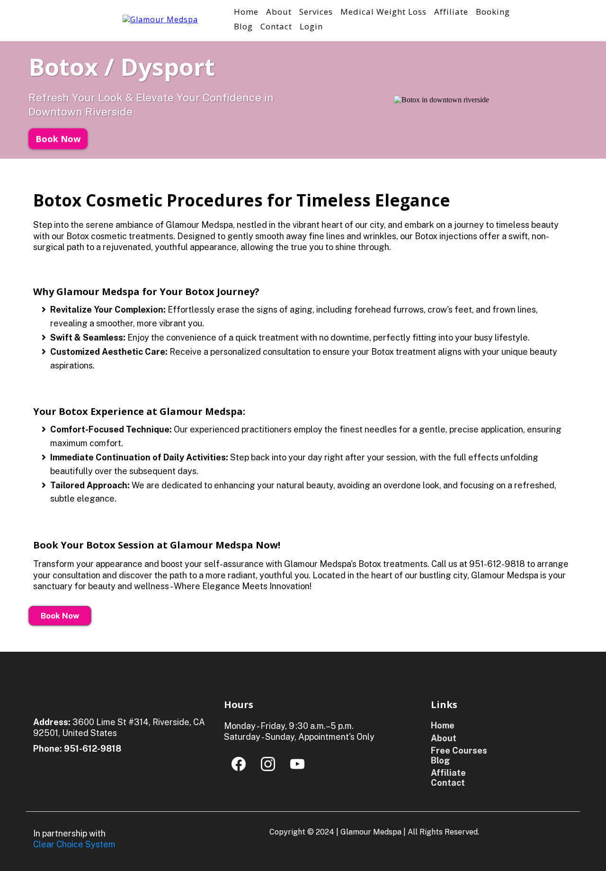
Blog (243, 26)
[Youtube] (297, 764)
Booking (493, 11)
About (279, 11)
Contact (276, 26)
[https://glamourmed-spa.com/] (160, 19)
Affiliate (451, 11)
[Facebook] (238, 764)
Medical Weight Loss (383, 11)
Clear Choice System (74, 844)
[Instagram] (268, 764)
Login (311, 26)
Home (246, 11)
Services (316, 11)
